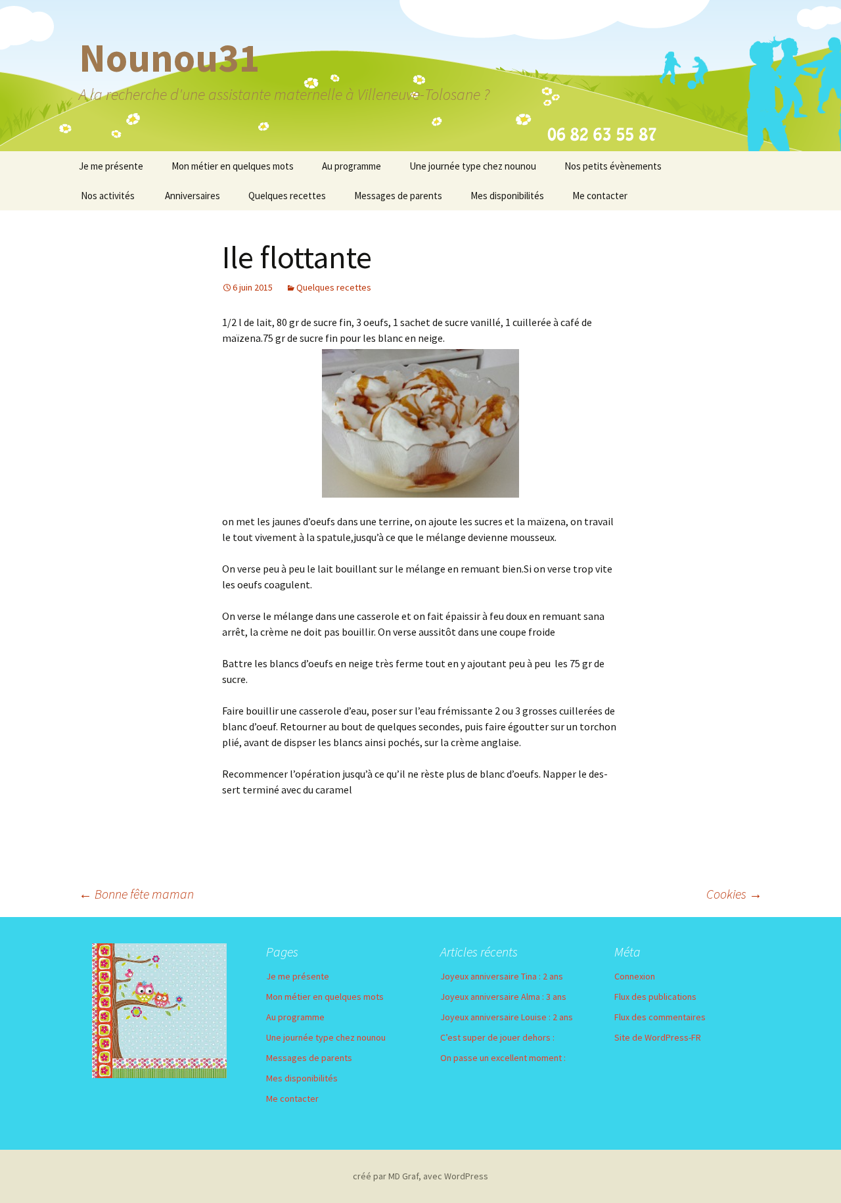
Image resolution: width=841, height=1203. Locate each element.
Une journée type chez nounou (472, 166)
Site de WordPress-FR (657, 1037)
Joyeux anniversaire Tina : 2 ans (501, 976)
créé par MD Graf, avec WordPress (420, 1176)
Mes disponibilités (507, 195)
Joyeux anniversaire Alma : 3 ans (503, 997)
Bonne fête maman (136, 893)
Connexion (634, 976)
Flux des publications (655, 997)
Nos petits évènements (613, 166)
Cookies (734, 893)
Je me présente (111, 166)
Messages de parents (398, 195)
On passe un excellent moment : (503, 1058)
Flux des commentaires (660, 1017)
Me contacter (599, 195)
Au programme (351, 166)
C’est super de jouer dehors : (497, 1037)
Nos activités (108, 195)
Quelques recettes (287, 195)
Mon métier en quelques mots (232, 166)
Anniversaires (192, 195)
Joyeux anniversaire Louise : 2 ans (506, 1017)
